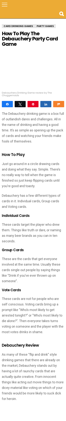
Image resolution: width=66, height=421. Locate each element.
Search (61, 13)
